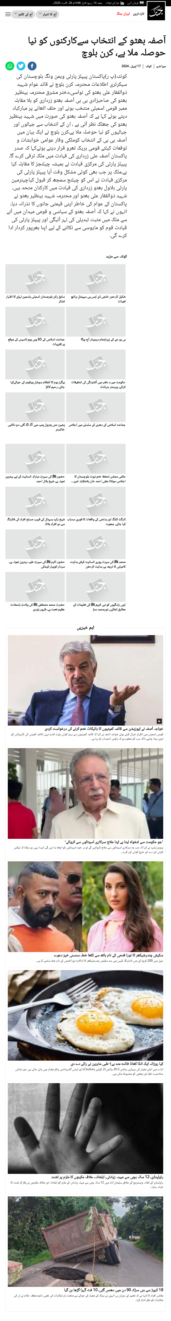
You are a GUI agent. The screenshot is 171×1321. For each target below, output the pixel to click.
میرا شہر (161, 66)
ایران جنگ (123, 14)
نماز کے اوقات (112, 3)
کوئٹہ (148, 66)
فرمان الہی (132, 3)
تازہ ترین (138, 14)
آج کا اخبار (49, 15)
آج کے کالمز (25, 15)
